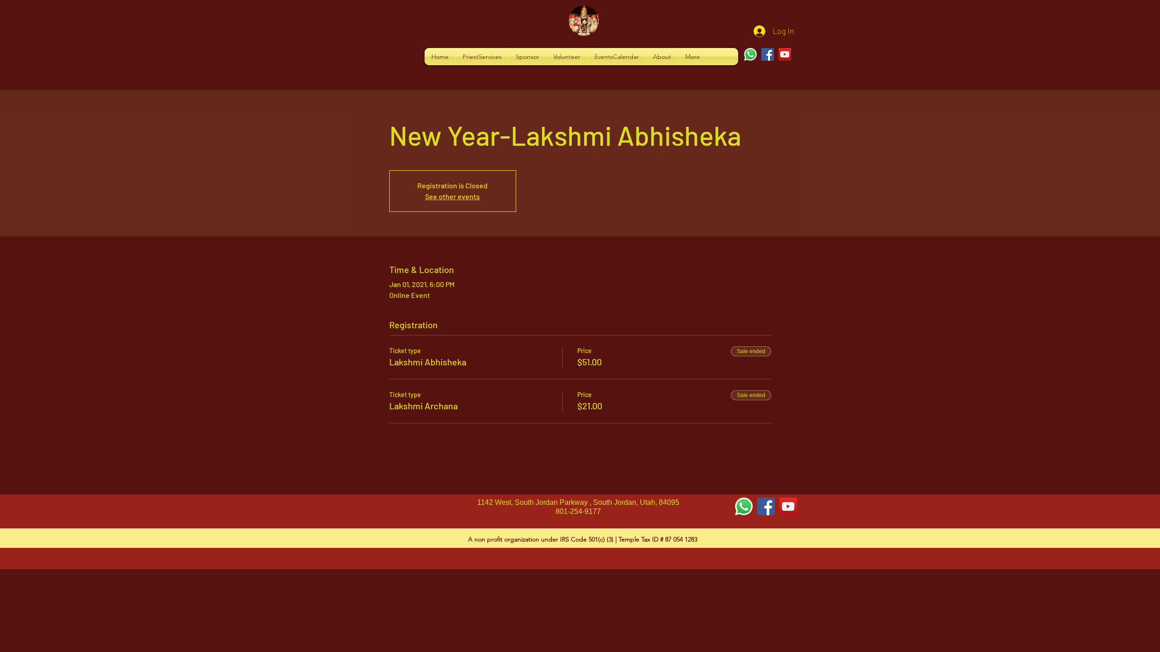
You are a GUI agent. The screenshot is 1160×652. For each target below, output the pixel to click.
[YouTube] (784, 54)
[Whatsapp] (750, 54)
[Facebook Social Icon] (766, 506)
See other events (452, 196)
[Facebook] (767, 54)
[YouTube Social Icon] (788, 506)
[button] (482, 56)
